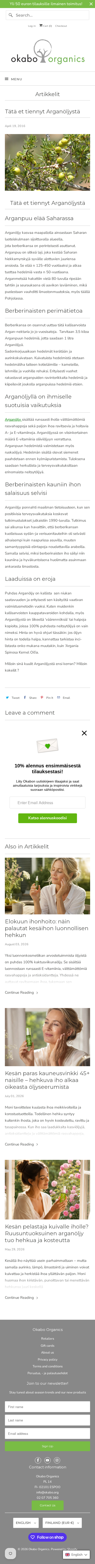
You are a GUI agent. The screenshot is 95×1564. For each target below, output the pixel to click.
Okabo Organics (38, 1549)
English (24, 1523)
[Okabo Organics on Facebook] (38, 1460)
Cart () (47, 25)
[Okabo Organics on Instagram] (57, 1460)
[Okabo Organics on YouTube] (47, 1460)
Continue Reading (20, 992)
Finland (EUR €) (60, 1523)
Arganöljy (13, 419)
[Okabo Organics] (47, 53)
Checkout (61, 25)
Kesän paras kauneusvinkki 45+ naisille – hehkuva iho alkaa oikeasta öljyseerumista (47, 1080)
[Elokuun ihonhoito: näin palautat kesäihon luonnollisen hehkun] (47, 886)
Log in (32, 25)
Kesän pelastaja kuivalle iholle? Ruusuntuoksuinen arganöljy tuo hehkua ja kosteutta (47, 1233)
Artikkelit (47, 94)
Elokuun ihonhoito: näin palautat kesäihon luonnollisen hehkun (46, 928)
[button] (76, 1554)
